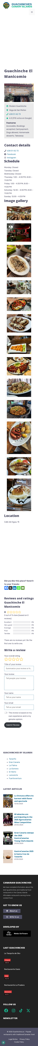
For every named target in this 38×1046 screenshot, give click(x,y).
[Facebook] (6, 588)
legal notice (13, 1039)
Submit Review (12, 725)
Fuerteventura (15, 778)
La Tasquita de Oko (12, 953)
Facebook (11, 154)
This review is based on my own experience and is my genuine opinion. (20, 716)
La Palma (13, 765)
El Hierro (12, 772)
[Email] (23, 588)
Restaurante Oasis (12, 969)
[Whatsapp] (18, 588)
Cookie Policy (19, 1042)
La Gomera (13, 769)
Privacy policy (25, 1039)
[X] (10, 588)
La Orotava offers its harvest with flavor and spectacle (24, 798)
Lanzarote (13, 775)
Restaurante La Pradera (14, 985)
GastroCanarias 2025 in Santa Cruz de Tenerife (23, 854)
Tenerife (12, 759)
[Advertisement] (19, 37)
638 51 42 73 (15, 114)
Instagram (11, 158)
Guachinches (22, 5)
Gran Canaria (14, 762)
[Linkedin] (14, 588)
